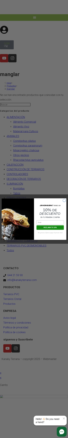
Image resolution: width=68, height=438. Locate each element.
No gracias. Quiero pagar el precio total (50, 232)
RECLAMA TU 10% (50, 227)
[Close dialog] (64, 200)
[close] (64, 418)
